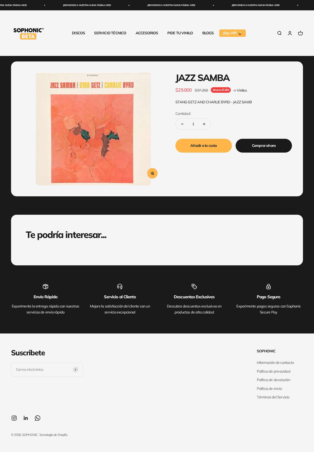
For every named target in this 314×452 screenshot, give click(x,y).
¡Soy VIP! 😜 (232, 33)
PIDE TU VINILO (180, 33)
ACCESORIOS (147, 33)
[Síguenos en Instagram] (14, 418)
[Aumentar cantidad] (204, 124)
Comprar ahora (264, 145)
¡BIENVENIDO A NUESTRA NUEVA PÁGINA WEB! (83, 5)
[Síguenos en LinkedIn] (26, 418)
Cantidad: (183, 113)
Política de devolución (273, 379)
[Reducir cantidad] (182, 124)
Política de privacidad (273, 371)
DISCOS (78, 33)
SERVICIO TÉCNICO (110, 33)
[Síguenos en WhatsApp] (37, 418)
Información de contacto (275, 362)
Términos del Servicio (273, 397)
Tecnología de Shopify (53, 435)
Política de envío (269, 388)
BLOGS (208, 33)
